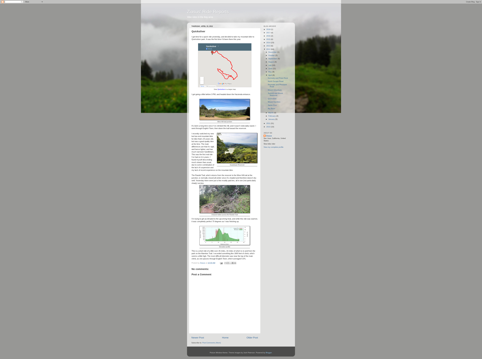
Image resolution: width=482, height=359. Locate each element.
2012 (268, 49)
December (272, 52)
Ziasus (269, 136)
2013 (268, 46)
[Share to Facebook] (232, 263)
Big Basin (271, 109)
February (272, 116)
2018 (268, 29)
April (270, 75)
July (270, 65)
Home (225, 337)
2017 (268, 33)
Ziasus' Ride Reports (208, 11)
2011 (268, 123)
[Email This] (225, 263)
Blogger (269, 353)
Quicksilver (221, 89)
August (271, 62)
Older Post (252, 337)
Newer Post (197, 337)
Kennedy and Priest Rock (278, 78)
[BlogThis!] (228, 263)
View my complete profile (273, 147)
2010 (268, 127)
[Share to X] (230, 263)
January (271, 119)
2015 (268, 39)
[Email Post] (221, 263)
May (270, 72)
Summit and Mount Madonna (275, 94)
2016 (268, 36)
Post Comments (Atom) (211, 343)
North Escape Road (275, 81)
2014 (268, 43)
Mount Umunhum (275, 90)
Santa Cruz (272, 105)
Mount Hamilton (274, 102)
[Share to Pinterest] (235, 263)
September (273, 59)
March (271, 113)
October (271, 55)
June (270, 69)
